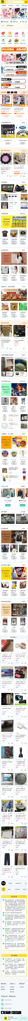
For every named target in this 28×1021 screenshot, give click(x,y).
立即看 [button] (6, 224)
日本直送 (10, 5)
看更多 (23, 122)
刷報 (3, 883)
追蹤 (8, 505)
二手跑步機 (16, 889)
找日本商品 (22, 381)
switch (9, 889)
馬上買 (23, 286)
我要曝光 (24, 92)
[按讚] (11, 369)
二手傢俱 (10, 883)
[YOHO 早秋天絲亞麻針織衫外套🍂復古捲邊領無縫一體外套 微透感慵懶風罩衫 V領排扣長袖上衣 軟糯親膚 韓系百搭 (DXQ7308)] (12, 495)
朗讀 (25, 8)
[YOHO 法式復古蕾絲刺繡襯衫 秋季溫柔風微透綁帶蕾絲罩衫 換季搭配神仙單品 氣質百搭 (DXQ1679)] (12, 490)
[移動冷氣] (7, 68)
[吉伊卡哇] (20, 74)
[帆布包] (7, 86)
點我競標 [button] (5, 243)
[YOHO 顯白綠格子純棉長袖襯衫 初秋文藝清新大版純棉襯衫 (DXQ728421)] (5, 492)
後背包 (24, 889)
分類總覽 (3, 5)
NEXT (27, 135)
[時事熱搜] (7, 55)
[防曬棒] (20, 80)
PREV (1, 135)
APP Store (6, 1012)
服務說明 (3, 989)
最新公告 (12, 991)
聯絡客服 (12, 989)
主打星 (17, 5)
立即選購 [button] (5, 594)
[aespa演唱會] (7, 80)
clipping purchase (10, 176)
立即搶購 (6, 116)
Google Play (16, 1012)
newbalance (18, 883)
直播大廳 (23, 511)
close (2, 1018)
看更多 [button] (6, 260)
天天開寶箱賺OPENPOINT (13, 25)
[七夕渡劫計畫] (14, 13)
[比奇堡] (20, 68)
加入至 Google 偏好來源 (25, 12)
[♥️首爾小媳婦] (23, 497)
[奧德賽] (20, 86)
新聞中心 (3, 987)
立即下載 (23, 1018)
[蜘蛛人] (7, 74)
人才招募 (21, 987)
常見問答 (12, 987)
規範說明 (18, 933)
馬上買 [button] (5, 316)
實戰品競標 (22, 213)
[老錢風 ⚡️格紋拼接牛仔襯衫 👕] (20, 492)
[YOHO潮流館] (8, 497)
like (7, 176)
